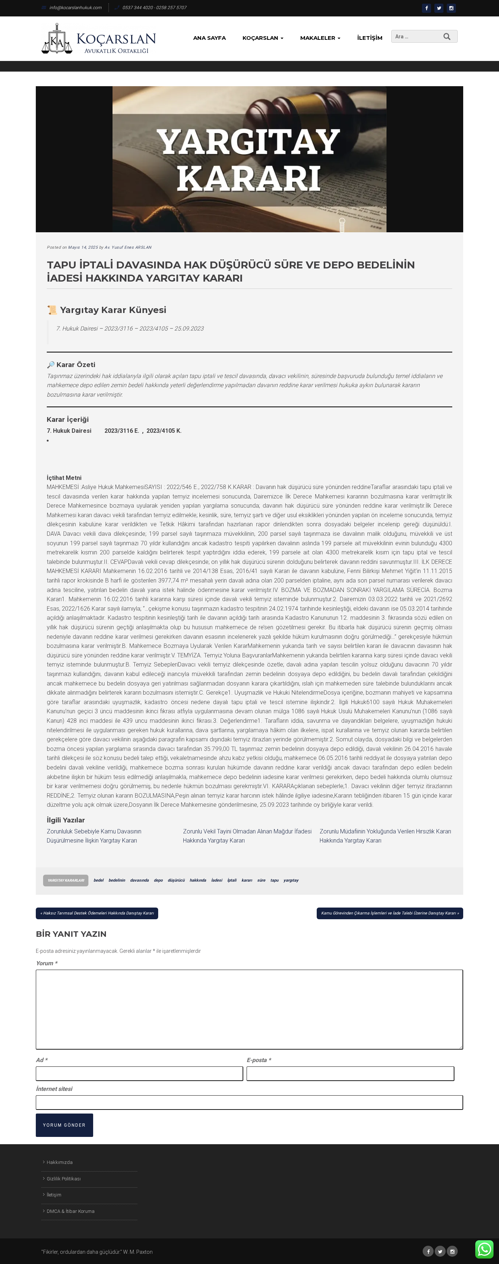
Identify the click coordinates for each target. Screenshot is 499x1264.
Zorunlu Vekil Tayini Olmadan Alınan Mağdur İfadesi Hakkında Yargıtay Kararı (247, 836)
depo (158, 880)
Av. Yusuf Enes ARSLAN (128, 247)
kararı (246, 880)
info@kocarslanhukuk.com (75, 7)
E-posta (259, 1060)
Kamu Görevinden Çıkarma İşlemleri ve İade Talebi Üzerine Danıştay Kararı (388, 913)
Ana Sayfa (209, 37)
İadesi (216, 880)
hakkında (198, 880)
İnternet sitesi (54, 1088)
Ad (41, 1060)
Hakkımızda (60, 1162)
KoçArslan (261, 37)
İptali (231, 880)
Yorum (46, 963)
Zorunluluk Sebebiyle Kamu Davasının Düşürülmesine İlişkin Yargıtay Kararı (94, 836)
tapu (274, 880)
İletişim (369, 37)
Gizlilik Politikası (64, 1178)
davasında (139, 880)
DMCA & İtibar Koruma (71, 1211)
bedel (98, 880)
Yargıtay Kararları (65, 880)
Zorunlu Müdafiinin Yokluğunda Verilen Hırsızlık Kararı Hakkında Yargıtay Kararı (385, 836)
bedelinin (116, 880)
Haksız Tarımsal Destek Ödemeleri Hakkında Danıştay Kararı (98, 913)
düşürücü (176, 880)
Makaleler (318, 37)
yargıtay (290, 880)
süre (261, 880)
